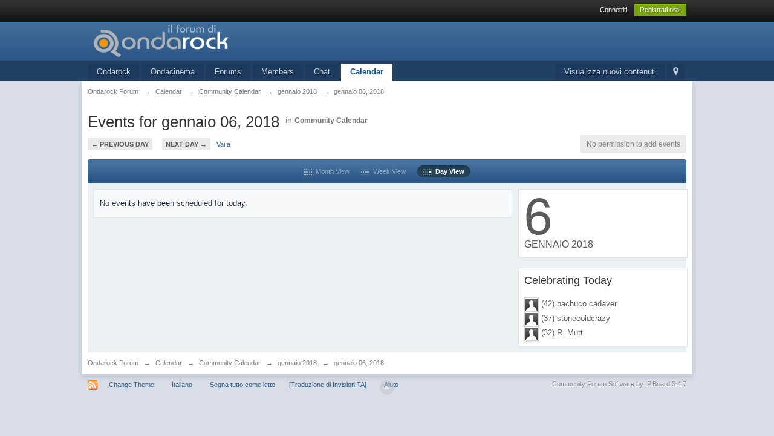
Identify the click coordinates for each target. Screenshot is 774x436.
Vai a (223, 144)
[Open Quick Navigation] (676, 72)
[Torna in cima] (387, 387)
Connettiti (613, 9)
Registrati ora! (660, 9)
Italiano (182, 384)
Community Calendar (331, 120)
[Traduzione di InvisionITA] (327, 384)
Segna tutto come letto (242, 384)
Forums (228, 71)
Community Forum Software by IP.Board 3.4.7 (619, 384)
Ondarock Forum (113, 362)
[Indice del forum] (196, 40)
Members (277, 71)
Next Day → (186, 144)
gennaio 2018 (297, 362)
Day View (448, 171)
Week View (387, 171)
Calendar (366, 71)
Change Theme (131, 384)
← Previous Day (120, 144)
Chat (322, 71)
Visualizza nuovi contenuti (610, 71)
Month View (331, 171)
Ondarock (114, 71)
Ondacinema (173, 71)
